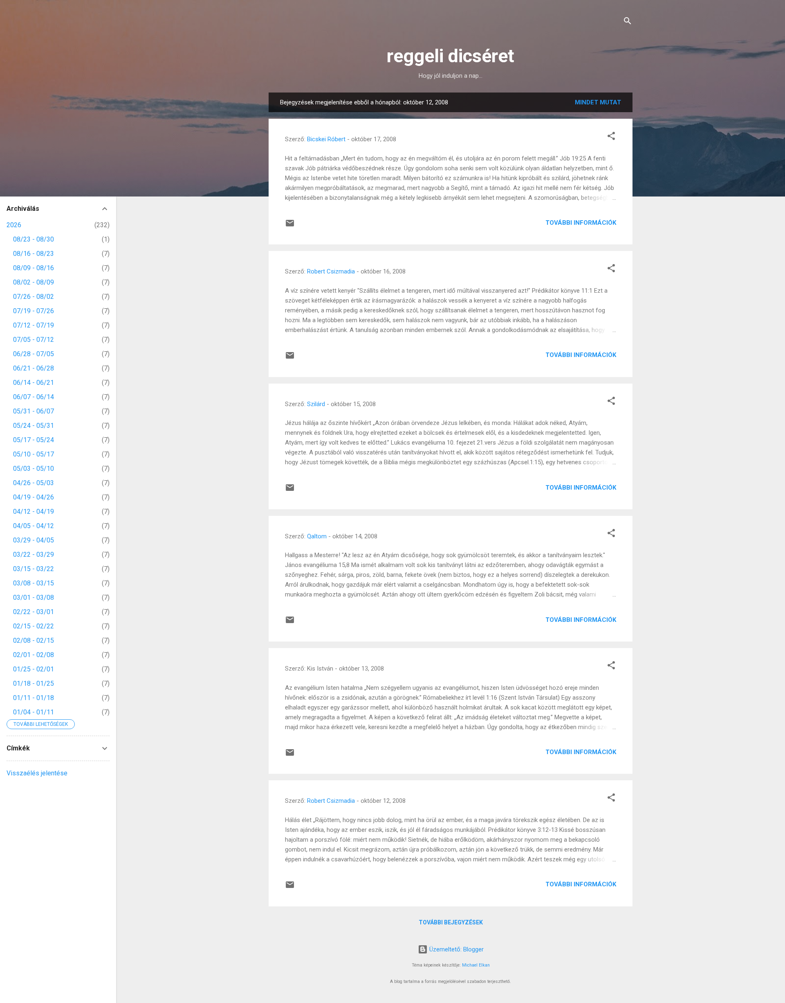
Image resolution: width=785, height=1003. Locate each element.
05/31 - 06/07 (33, 411)
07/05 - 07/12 (33, 339)
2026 (14, 225)
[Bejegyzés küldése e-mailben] (290, 226)
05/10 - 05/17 (33, 454)
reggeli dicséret (450, 56)
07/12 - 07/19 (33, 325)
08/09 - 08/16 (33, 268)
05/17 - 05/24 (33, 440)
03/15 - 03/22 (33, 569)
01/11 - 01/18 (33, 698)
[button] (611, 137)
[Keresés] (627, 22)
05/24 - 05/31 (33, 425)
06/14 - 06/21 (33, 382)
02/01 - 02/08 (33, 655)
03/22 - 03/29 (33, 554)
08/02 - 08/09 (33, 282)
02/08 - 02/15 (33, 640)
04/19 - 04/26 (33, 497)
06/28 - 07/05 (33, 354)
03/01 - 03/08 (33, 597)
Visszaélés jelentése (37, 773)
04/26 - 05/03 (33, 483)
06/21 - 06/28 (33, 368)
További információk (580, 222)
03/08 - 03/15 (33, 583)
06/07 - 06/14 (33, 397)
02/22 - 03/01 (33, 612)
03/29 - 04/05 (33, 540)
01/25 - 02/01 (33, 669)
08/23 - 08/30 (33, 239)
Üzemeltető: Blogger (456, 949)
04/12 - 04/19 (33, 511)
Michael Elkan (476, 965)
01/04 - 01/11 (33, 712)
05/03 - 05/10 (33, 468)
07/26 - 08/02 (33, 296)
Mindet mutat (598, 102)
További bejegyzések (451, 922)
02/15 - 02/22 (33, 626)
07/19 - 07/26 (33, 311)
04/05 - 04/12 (33, 526)
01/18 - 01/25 (33, 683)
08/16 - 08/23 (33, 254)
